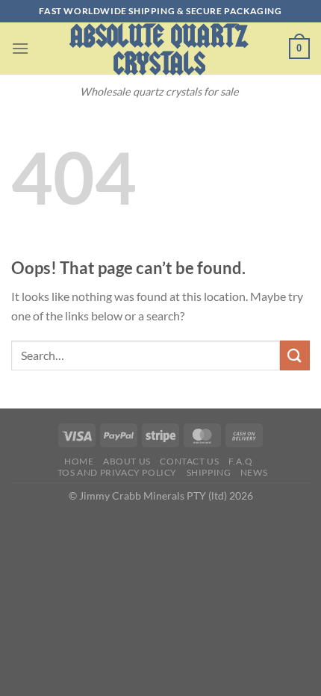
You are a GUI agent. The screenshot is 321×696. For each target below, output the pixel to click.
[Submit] (295, 355)
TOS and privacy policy (117, 472)
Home (78, 461)
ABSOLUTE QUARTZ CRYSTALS (159, 50)
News (253, 472)
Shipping (209, 472)
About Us (127, 461)
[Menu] (20, 48)
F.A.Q (240, 461)
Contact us (189, 461)
